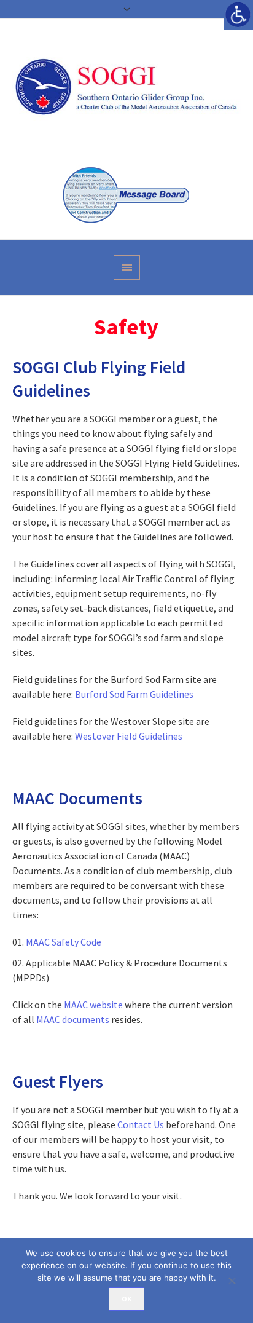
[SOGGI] (126, 85)
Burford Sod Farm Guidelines (134, 694)
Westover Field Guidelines (128, 736)
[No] (238, 1280)
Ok (126, 1298)
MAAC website (93, 1004)
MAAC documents (72, 1019)
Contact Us (140, 1124)
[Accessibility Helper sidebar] (238, 15)
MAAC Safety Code (63, 942)
